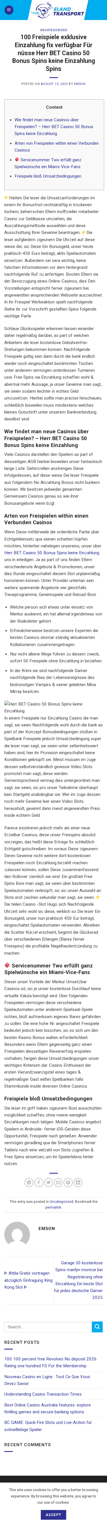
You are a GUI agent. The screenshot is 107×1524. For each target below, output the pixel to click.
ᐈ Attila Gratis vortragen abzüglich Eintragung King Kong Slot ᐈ (28, 1280)
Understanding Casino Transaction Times (43, 1394)
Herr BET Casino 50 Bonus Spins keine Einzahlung (51, 552)
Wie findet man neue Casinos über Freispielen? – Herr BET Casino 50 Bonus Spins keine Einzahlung (54, 126)
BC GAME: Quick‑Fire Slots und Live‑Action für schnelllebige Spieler (48, 1426)
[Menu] (9, 9)
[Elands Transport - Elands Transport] (58, 10)
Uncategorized (53, 30)
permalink (53, 1207)
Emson (80, 84)
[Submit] (97, 1327)
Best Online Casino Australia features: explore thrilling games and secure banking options (47, 1408)
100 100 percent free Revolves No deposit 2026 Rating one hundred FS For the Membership (50, 1362)
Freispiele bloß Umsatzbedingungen (48, 176)
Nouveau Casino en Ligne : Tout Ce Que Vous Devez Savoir (47, 1380)
